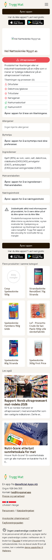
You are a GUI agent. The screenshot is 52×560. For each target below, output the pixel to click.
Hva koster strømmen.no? (15, 518)
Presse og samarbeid (13, 496)
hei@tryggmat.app (21, 492)
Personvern (8, 510)
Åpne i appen (26, 11)
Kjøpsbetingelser (25, 510)
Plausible (16, 541)
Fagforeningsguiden (12, 522)
